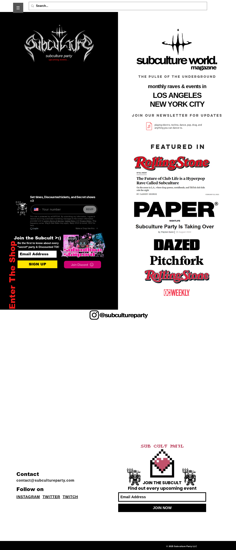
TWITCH (70, 497)
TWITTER (51, 497)
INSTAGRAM (28, 497)
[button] (18, 8)
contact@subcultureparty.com (45, 480)
